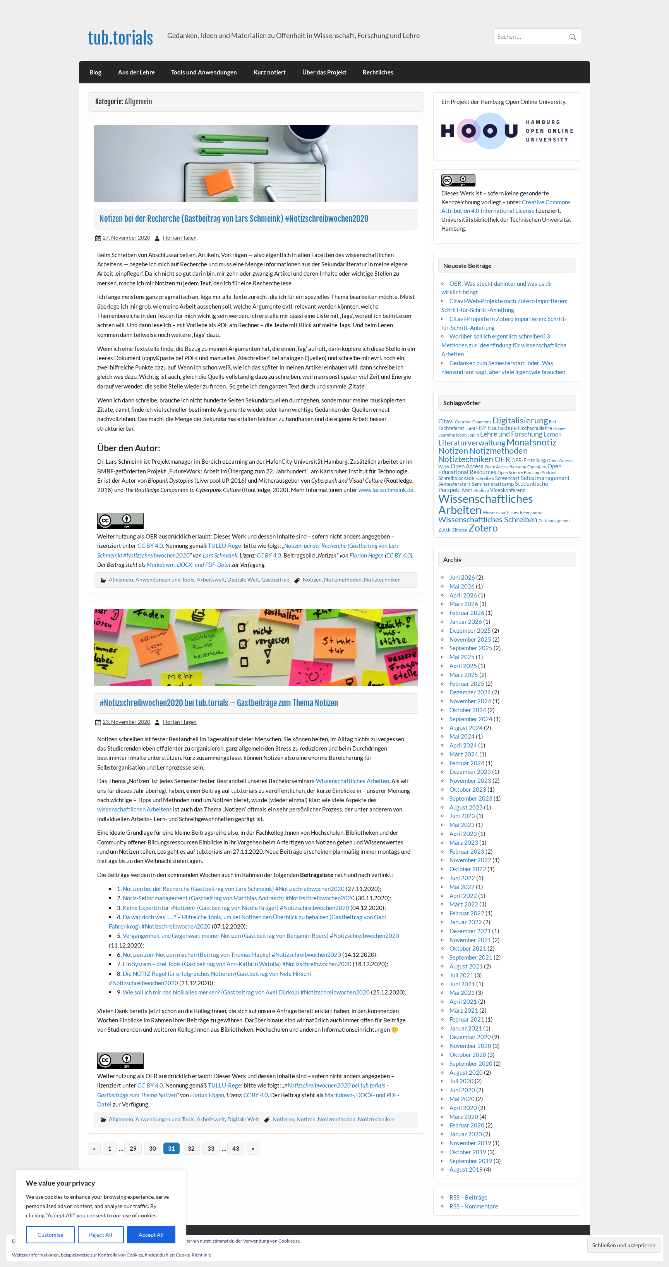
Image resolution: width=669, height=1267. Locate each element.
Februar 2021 (466, 1019)
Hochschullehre (535, 428)
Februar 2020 (466, 1125)
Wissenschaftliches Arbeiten (352, 780)
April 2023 (463, 833)
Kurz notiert (270, 72)
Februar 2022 (466, 913)
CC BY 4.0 (150, 545)
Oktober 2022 (467, 868)
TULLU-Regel (225, 545)
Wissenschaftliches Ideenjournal (513, 512)
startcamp (502, 484)
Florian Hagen (180, 237)
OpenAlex (536, 466)
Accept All (151, 1234)
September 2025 (470, 647)
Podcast (549, 472)
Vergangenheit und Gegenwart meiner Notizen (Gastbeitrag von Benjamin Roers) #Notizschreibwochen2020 (261, 935)
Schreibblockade (456, 478)
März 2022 (463, 904)
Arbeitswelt (211, 579)
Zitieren (459, 529)
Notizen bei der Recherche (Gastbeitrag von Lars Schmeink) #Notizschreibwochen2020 (234, 219)
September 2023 (470, 798)
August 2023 (466, 807)
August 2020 (466, 1072)
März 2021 (463, 1010)
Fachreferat (451, 428)
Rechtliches (378, 72)
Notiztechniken (382, 579)
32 (191, 1148)
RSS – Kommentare (473, 1206)
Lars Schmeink (220, 555)
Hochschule (502, 427)
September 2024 (470, 718)
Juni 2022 (462, 877)
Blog (95, 72)
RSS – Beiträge (468, 1197)
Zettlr (444, 529)
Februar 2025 (466, 683)
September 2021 (470, 957)
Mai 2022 (462, 886)
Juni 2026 (462, 577)
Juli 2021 (461, 975)
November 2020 (470, 1045)
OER (502, 459)
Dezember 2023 (470, 771)
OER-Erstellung (528, 460)
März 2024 (463, 754)
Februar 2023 (466, 851)
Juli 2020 (461, 1080)
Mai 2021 (462, 992)
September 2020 (470, 1063)
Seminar (481, 484)
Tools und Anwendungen (204, 72)
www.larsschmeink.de (386, 489)
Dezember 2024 (470, 692)
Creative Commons (473, 421)
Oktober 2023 (467, 789)
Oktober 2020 (467, 1054)
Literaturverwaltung (471, 442)
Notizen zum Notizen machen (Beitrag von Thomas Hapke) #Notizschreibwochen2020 (232, 954)
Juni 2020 (462, 1089)
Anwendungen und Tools (165, 579)
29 (133, 1148)
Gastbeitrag (275, 579)
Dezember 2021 (470, 930)
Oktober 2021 (467, 948)
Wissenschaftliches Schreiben (487, 519)
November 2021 (470, 939)
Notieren (283, 1119)
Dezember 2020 (470, 1036)
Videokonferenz (507, 490)
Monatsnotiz (531, 442)
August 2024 (466, 727)
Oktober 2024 (467, 709)
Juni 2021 (462, 983)
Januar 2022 (465, 921)
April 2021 (463, 1001)
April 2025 (463, 665)
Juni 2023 (462, 815)
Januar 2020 (465, 1134)
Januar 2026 (465, 621)
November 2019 (470, 1142)
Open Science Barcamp (518, 472)
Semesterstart (454, 484)
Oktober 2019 (467, 1151)
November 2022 (470, 859)
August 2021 (466, 966)
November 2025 (470, 639)
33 (211, 1148)
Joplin (473, 434)
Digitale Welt (243, 579)
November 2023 (470, 780)
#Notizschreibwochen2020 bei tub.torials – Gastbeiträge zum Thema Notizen (218, 703)
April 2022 (463, 895)
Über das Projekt (324, 72)
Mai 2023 (462, 824)
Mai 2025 (462, 656)
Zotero (483, 527)
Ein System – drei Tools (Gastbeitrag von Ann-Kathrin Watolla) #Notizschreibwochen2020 (237, 963)
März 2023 (463, 842)
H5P (481, 428)
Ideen (461, 434)
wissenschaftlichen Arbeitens (134, 809)
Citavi (446, 421)
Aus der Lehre (136, 72)
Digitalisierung (520, 420)
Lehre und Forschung (511, 434)
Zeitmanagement (555, 520)
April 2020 (463, 1107)
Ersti (553, 421)
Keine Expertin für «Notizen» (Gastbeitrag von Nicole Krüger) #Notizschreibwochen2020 (236, 907)
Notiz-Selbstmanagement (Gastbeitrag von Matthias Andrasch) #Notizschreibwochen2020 (239, 897)
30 (152, 1148)
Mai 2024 (462, 736)
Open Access (467, 466)
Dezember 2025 (470, 630)
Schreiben (484, 478)
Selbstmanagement (545, 477)
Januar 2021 (465, 1028)
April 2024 (463, 745)
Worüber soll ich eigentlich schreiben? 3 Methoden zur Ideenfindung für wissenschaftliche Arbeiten (503, 345)
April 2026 (463, 595)
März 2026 (463, 603)
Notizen (312, 579)
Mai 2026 (462, 586)
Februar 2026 (466, 612)
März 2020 (463, 1116)
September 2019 (470, 1160)
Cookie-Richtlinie (193, 1255)
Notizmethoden (343, 579)
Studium (481, 490)
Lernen (552, 434)
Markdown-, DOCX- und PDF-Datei (188, 564)
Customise (50, 1234)
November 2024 (470, 700)
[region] (100, 1210)
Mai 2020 (462, 1098)
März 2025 (463, 674)
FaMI (470, 428)
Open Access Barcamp (505, 466)
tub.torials (120, 38)
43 (235, 1148)
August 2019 (466, 1169)
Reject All (100, 1234)
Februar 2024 (466, 763)
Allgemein (121, 579)
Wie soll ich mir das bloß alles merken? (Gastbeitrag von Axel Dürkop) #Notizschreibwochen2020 (246, 992)
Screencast (507, 478)
